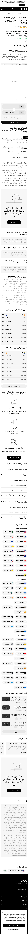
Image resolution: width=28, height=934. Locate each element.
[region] (14, 922)
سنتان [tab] (3, 64)
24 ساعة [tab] (20, 64)
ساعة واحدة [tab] (25, 64)
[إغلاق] (3, 912)
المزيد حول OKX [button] (22, 896)
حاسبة (19, 13)
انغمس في (23, 752)
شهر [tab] (12, 64)
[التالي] (2, 871)
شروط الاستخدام (22, 828)
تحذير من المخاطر (14, 828)
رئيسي (25, 13)
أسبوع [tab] (16, 64)
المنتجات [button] (24, 900)
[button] (13, 9)
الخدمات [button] (24, 904)
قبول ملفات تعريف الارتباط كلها (13, 925)
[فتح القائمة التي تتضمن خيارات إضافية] (2, 9)
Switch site (22, 5)
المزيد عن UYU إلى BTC (14, 386)
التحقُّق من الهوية (19, 431)
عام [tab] (7, 64)
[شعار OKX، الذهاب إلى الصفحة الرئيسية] (24, 9)
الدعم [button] (25, 908)
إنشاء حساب (7, 9)
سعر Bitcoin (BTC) (16, 157)
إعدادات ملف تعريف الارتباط (14, 929)
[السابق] (26, 871)
